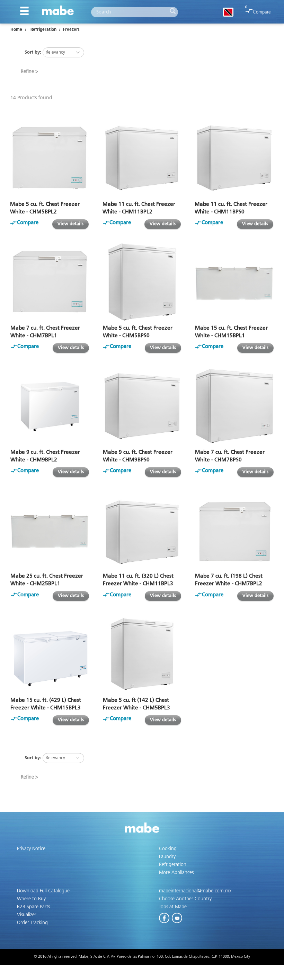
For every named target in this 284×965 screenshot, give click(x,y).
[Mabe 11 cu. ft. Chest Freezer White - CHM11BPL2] (142, 158)
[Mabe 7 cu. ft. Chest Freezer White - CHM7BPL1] (49, 282)
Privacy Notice (31, 848)
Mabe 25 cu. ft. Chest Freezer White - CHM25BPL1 (46, 579)
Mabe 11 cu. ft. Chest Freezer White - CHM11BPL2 (139, 208)
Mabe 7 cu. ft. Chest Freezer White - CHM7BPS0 (230, 456)
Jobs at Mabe (173, 906)
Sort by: (33, 52)
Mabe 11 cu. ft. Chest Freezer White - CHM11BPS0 (231, 208)
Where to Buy (31, 899)
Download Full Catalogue (43, 891)
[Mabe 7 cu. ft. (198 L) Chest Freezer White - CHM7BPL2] (234, 530)
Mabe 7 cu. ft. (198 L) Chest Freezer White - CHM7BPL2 (229, 579)
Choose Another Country (185, 899)
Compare (262, 12)
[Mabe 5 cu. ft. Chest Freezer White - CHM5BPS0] (142, 282)
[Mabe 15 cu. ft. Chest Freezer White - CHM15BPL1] (234, 282)
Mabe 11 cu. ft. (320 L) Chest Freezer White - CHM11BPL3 (138, 579)
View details (70, 224)
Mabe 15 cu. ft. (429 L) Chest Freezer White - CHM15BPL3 (45, 704)
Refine (27, 71)
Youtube (177, 916)
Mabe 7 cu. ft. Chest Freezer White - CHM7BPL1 (45, 331)
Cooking (168, 848)
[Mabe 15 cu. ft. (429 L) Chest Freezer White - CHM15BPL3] (49, 654)
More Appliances (176, 872)
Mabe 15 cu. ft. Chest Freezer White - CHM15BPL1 (231, 331)
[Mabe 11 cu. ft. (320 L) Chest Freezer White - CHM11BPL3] (142, 530)
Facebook (164, 916)
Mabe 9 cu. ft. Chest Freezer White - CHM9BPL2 (45, 456)
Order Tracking (32, 922)
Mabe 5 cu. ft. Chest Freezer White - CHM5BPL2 (45, 208)
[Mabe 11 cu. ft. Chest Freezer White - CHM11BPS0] (234, 158)
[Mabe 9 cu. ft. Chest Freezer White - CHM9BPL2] (49, 406)
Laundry (167, 856)
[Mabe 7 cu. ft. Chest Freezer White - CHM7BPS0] (234, 406)
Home (16, 30)
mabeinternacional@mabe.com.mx (195, 891)
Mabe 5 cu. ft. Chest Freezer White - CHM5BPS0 (137, 331)
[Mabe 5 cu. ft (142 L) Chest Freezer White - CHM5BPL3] (142, 654)
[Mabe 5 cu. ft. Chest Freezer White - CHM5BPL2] (49, 158)
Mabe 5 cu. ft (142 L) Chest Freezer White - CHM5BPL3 (136, 704)
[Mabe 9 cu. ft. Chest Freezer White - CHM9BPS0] (142, 406)
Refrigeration (43, 30)
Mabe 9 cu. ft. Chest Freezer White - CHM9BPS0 (137, 456)
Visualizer (26, 914)
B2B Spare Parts (33, 906)
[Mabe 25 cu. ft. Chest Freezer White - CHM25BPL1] (49, 530)
